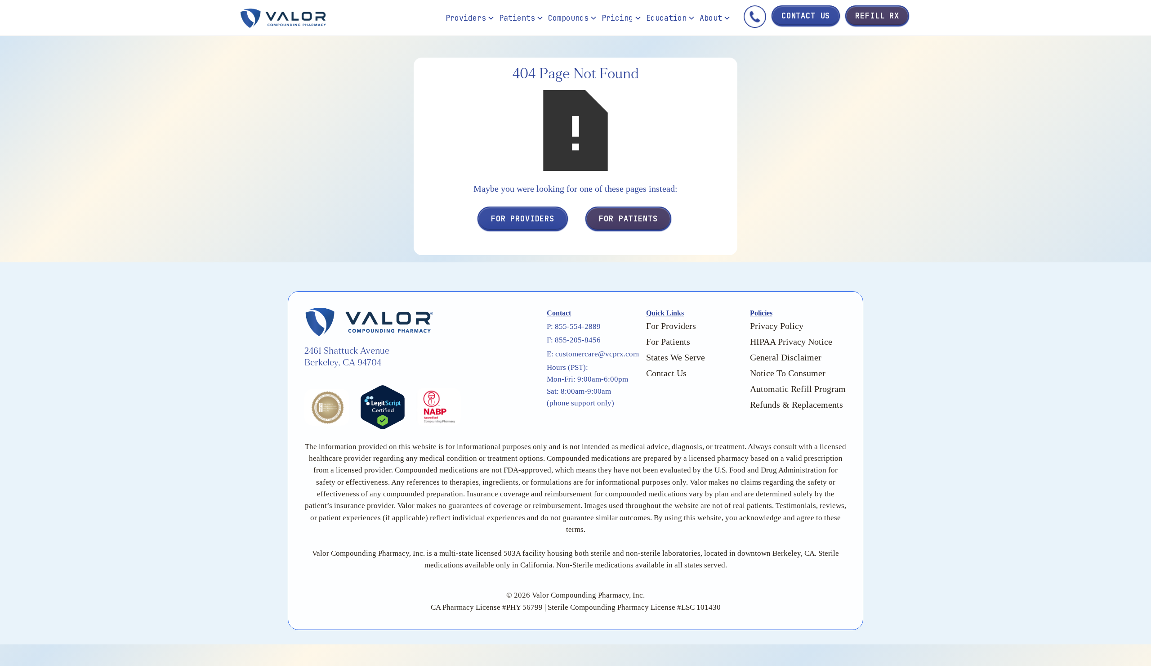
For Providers (522, 219)
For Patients (628, 219)
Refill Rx (877, 16)
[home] (340, 18)
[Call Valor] (755, 18)
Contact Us (805, 16)
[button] (470, 18)
